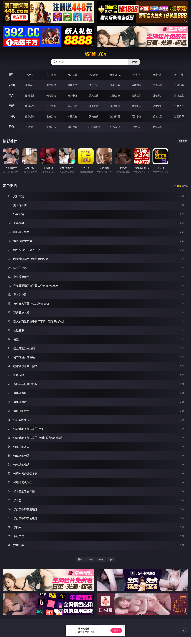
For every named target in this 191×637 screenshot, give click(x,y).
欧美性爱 (93, 95)
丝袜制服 (136, 85)
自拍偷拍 (51, 85)
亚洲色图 (51, 106)
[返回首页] (184, 630)
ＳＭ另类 (179, 85)
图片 (12, 106)
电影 (12, 95)
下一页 (101, 559)
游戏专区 (93, 74)
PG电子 (30, 74)
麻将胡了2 (115, 74)
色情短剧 (157, 127)
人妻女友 (72, 116)
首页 (80, 559)
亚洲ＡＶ (30, 85)
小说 (12, 116)
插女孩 (29, 127)
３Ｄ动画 (93, 85)
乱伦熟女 (157, 95)
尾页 (111, 559)
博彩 (12, 75)
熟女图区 (157, 106)
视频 (12, 85)
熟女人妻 (115, 85)
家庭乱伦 (51, 116)
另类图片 (179, 106)
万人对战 (72, 74)
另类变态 (179, 95)
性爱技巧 (179, 116)
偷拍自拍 (51, 95)
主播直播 (157, 85)
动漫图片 (93, 106)
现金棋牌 (157, 74)
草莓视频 (72, 127)
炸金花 (136, 74)
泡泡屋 (136, 127)
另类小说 (136, 116)
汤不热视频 (94, 127)
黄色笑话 (157, 116)
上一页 (90, 559)
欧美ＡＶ (72, 85)
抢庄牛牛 (179, 74)
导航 (12, 127)
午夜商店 (51, 127)
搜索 (134, 62)
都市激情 (30, 116)
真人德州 (51, 74)
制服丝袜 (115, 95)
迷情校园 (115, 116)
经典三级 (136, 95)
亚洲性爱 (30, 95)
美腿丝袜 (115, 106)
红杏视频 (115, 127)
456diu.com (95, 54)
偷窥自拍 (30, 106)
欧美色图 (72, 106)
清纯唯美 (136, 106)
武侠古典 (93, 116)
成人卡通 (72, 95)
